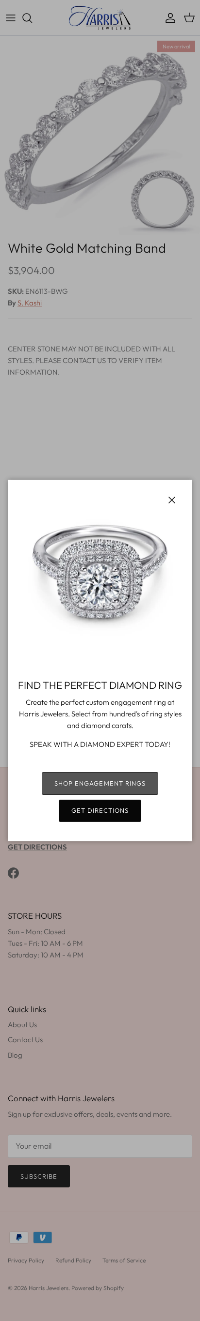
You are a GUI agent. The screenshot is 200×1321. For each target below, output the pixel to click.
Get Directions (100, 810)
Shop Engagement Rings (100, 783)
